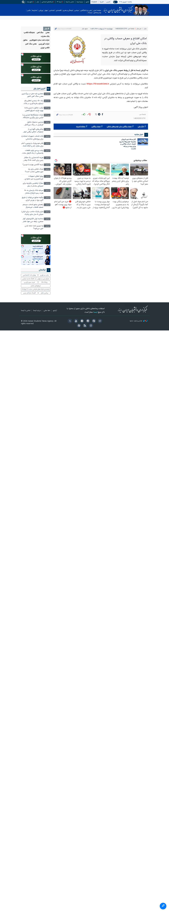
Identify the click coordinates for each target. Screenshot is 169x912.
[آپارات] (78, 326)
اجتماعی (52, 10)
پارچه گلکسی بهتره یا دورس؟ (33, 164)
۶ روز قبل (48, 219)
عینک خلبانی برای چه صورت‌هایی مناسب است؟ (34, 170)
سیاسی (76, 10)
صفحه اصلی (97, 10)
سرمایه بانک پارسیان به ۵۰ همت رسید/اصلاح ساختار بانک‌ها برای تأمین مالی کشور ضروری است (32, 192)
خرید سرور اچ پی (29, 282)
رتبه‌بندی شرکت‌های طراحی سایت (39, 289)
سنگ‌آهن (40, 32)
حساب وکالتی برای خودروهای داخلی (119, 126)
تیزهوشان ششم (36, 286)
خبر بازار (139, 28)
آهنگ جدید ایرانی (28, 278)
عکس (29, 10)
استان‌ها (34, 10)
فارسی (108, 2)
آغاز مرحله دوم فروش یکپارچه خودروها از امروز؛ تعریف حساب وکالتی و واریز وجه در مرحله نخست (127, 144)
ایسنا (118, 8)
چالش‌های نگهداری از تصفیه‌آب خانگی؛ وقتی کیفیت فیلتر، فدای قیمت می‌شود (32, 131)
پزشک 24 (44, 282)
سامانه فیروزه (80, 126)
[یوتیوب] (75, 321)
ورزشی (41, 10)
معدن (47, 32)
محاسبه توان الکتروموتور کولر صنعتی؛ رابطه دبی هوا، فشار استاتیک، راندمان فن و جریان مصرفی (32, 220)
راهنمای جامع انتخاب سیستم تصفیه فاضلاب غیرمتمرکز (33, 206)
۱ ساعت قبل (47, 101)
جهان (46, 10)
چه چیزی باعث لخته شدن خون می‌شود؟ (34, 227)
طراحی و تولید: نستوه (136, 321)
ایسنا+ (90, 13)
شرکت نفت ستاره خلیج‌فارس (39, 40)
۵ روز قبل (48, 176)
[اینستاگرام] (90, 326)
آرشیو (87, 2)
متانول (25, 40)
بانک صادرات (45, 36)
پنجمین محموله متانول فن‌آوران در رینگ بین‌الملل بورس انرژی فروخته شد (34, 124)
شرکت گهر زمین (44, 44)
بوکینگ (24, 289)
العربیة (102, 2)
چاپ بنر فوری (44, 275)
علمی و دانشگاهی (86, 10)
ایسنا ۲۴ (59, 2)
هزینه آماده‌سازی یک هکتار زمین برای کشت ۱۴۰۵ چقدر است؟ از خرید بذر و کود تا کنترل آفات (33, 159)
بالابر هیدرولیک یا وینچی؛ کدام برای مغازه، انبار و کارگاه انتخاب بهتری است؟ (32, 145)
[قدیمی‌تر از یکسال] (142, 141)
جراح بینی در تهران (43, 278)
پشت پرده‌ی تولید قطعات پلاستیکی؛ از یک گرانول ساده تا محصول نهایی (33, 152)
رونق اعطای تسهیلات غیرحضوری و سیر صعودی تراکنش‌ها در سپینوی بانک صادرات (33, 178)
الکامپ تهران (45, 47)
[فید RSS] (84, 326)
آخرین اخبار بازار (39, 88)
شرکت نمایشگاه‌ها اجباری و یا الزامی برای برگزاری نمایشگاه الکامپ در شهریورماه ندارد (33, 117)
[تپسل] (22, 54)
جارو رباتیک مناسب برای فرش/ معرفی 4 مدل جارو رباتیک (32, 213)
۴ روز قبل (48, 129)
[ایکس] (69, 321)
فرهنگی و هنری (68, 10)
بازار (38, 2)
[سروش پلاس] (87, 321)
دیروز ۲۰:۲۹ (47, 108)
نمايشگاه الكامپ (29, 32)
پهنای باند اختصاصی (29, 275)
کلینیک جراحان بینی (29, 293)
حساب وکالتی (96, 126)
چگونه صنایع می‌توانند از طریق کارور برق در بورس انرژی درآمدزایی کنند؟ (32, 199)
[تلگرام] (81, 321)
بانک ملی (141, 126)
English (94, 2)
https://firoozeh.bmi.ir (97, 84)
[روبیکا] (99, 321)
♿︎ (163, 906)
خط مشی (47, 310)
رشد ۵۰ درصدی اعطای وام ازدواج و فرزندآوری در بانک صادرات (33, 102)
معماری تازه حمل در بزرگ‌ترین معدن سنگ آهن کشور (32, 95)
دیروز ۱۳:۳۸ (47, 115)
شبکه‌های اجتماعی (47, 2)
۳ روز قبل (48, 122)
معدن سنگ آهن (31, 44)
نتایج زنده (29, 2)
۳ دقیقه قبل (47, 94)
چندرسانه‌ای (97, 13)
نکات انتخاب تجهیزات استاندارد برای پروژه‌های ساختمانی (32, 137)
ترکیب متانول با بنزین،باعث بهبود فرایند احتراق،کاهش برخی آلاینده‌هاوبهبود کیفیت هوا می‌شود (33, 109)
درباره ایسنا (80, 2)
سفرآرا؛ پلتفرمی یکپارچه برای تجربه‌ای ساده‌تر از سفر (33, 184)
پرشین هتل (44, 293)
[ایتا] (93, 321)
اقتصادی (58, 10)
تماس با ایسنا (70, 2)
